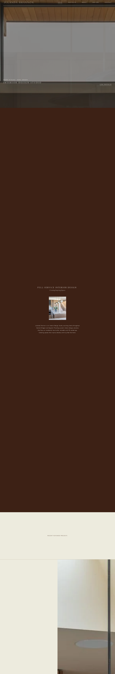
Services (95, 2)
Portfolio (72, 2)
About (84, 2)
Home (60, 2)
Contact (108, 2)
